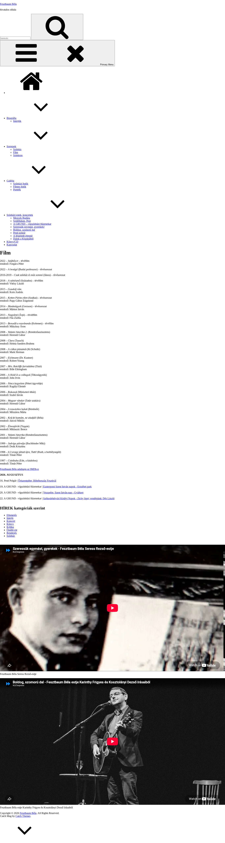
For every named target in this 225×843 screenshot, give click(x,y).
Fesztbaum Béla (8, 4)
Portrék (17, 189)
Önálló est (12, 530)
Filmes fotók (19, 186)
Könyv (10, 524)
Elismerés (12, 515)
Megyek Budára (21, 218)
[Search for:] (15, 38)
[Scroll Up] (24, 841)
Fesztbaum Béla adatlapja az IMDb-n (19, 469)
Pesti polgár (19, 232)
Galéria (10, 180)
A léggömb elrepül (22, 235)
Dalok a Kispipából (23, 238)
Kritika (10, 527)
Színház (17, 149)
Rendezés (12, 533)
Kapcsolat (12, 244)
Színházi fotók (20, 183)
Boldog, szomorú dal (24, 229)
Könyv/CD (12, 241)
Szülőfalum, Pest (22, 221)
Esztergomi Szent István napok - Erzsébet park (67, 486)
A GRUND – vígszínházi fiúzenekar (32, 223)
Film (15, 152)
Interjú (10, 518)
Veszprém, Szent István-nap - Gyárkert (63, 492)
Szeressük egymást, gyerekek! (28, 226)
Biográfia (11, 118)
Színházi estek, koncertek (20, 215)
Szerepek (11, 146)
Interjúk (17, 121)
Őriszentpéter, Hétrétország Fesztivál (37, 480)
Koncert (11, 521)
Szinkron (18, 155)
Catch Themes (22, 816)
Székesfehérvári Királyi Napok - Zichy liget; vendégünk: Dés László (78, 498)
